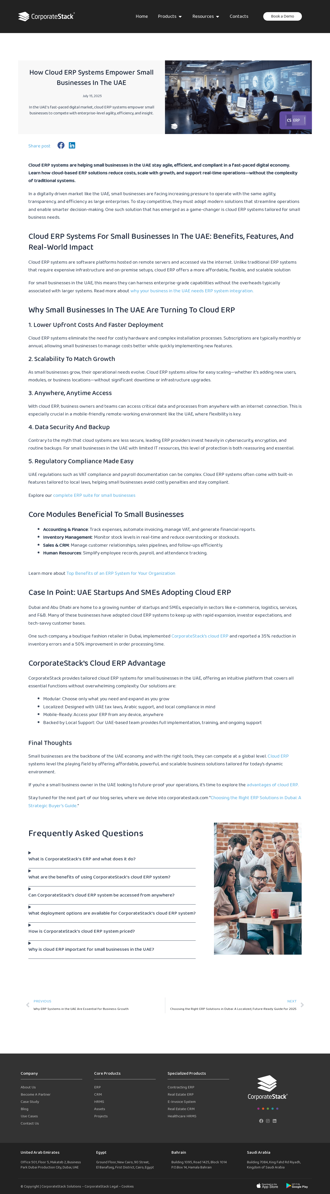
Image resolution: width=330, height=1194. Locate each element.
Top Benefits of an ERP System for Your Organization (121, 573)
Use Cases (29, 1116)
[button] (61, 145)
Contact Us (30, 1123)
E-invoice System (182, 1102)
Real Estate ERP (181, 1094)
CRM (98, 1094)
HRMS (99, 1102)
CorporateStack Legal (102, 1187)
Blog (24, 1109)
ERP (97, 1087)
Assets (99, 1109)
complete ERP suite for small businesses (94, 495)
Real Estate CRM (181, 1109)
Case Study (30, 1102)
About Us (28, 1087)
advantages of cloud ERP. (273, 785)
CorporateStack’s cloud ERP (199, 636)
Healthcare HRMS (182, 1116)
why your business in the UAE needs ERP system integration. (191, 291)
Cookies (127, 1187)
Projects (101, 1116)
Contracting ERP (181, 1087)
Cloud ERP (278, 756)
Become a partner (36, 1094)
